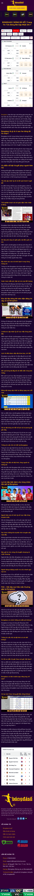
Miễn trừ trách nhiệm (9, 834)
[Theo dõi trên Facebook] (18, 818)
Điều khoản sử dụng (9, 831)
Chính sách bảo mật (9, 837)
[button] (2, 3)
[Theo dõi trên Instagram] (21, 818)
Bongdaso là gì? (7, 828)
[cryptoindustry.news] (17, 3)
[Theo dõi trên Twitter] (23, 818)
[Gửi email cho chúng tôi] (26, 818)
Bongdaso (4, 114)
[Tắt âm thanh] (31, 37)
